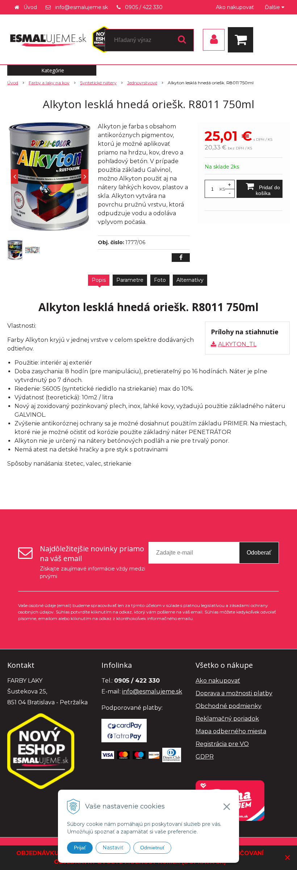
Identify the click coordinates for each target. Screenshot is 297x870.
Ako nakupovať (235, 7)
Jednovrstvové (142, 82)
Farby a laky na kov (49, 82)
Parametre (129, 280)
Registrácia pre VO (222, 743)
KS (222, 189)
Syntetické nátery (98, 82)
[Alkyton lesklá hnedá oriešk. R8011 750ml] (49, 176)
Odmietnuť (152, 847)
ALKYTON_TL (237, 344)
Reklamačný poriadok (227, 718)
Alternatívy (190, 280)
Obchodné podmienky (229, 706)
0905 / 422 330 (144, 7)
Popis (99, 280)
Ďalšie (273, 7)
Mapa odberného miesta (231, 731)
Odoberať (259, 552)
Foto (160, 280)
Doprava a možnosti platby (234, 693)
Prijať (80, 847)
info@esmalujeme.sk (81, 7)
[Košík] (242, 39)
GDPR (205, 756)
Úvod (30, 7)
